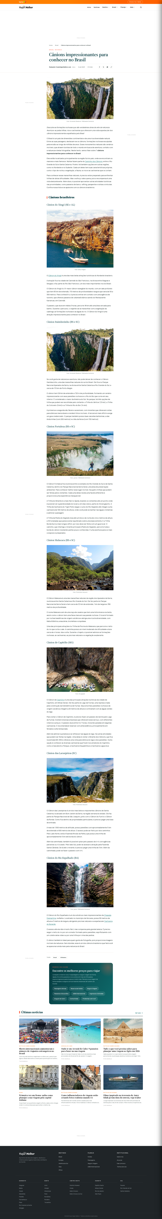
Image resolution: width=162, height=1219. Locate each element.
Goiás (71, 1188)
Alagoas (21, 1185)
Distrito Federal (74, 1185)
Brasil (114, 7)
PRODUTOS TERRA (135, 2)
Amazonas (47, 1191)
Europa (61, 1160)
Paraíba (21, 1197)
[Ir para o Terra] (22, 2)
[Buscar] (141, 7)
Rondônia (47, 1197)
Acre (45, 1185)
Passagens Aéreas (60, 988)
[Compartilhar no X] (103, 67)
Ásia (60, 1167)
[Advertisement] (81, 24)
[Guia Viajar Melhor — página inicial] (26, 7)
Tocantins (47, 1202)
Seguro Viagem (92, 988)
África (60, 1170)
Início (89, 7)
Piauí (20, 1202)
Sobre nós (120, 1157)
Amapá (46, 1188)
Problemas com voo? (89, 999)
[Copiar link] (111, 67)
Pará (45, 1194)
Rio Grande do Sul (125, 1188)
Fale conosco (121, 1163)
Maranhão (22, 1194)
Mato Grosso (74, 1191)
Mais (131, 7)
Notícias (97, 7)
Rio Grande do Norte (25, 1205)
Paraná (122, 1185)
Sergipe (21, 1208)
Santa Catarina (125, 1191)
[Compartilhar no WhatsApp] (107, 67)
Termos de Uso (122, 1167)
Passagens (91, 1160)
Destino (105, 7)
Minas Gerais (99, 1188)
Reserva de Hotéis (77, 988)
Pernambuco (23, 1199)
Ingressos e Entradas (96, 994)
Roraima (47, 1199)
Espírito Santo (99, 1185)
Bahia (20, 1188)
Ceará (21, 1191)
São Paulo (98, 1194)
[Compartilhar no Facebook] (99, 67)
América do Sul (63, 1163)
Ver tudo (138, 1013)
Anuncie (119, 1160)
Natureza (58, 49)
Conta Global (74, 999)
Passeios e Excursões (61, 994)
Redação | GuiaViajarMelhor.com (60, 67)
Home (51, 45)
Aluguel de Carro (59, 999)
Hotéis (90, 1157)
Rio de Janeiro (99, 1191)
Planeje (123, 7)
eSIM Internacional (79, 994)
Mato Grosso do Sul (76, 1194)
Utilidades (63, 957)
